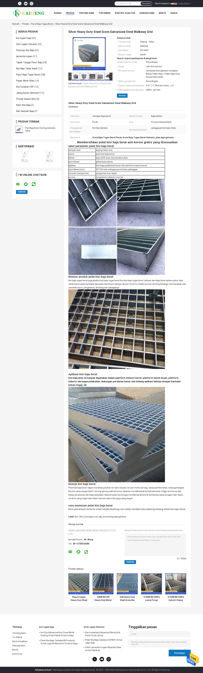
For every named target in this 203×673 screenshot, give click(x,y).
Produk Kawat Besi (26, 99)
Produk (70, 13)
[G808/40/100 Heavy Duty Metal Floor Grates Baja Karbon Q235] (103, 583)
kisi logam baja (23, 38)
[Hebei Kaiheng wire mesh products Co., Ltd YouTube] (25, 3)
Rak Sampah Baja (25, 111)
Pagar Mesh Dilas (25, 80)
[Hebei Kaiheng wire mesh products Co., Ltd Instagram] (31, 3)
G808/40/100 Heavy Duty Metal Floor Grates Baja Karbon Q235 (103, 598)
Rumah (57, 13)
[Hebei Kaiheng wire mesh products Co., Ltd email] (19, 184)
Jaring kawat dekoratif (28, 92)
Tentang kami (86, 13)
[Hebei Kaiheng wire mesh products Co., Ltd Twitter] (20, 3)
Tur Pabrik (104, 13)
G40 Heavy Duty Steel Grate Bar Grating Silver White (127, 598)
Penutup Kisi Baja (25, 50)
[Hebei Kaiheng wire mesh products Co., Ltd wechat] (35, 184)
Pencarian (146, 4)
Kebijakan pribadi (43, 670)
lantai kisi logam (24, 56)
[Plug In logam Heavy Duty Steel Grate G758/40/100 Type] (78, 583)
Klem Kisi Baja (23, 105)
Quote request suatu (165, 3)
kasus (173, 13)
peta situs (17, 654)
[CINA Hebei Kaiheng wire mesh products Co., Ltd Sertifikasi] (24, 156)
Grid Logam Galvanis (26, 44)
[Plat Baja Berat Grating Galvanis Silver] (19, 129)
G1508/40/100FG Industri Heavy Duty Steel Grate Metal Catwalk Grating (176, 598)
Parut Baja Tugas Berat (42, 24)
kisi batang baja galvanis (114, 516)
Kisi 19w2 (79, 516)
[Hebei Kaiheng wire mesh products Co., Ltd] (28, 13)
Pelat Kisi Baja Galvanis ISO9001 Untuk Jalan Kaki (103, 641)
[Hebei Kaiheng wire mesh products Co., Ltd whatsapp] (27, 184)
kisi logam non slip (93, 516)
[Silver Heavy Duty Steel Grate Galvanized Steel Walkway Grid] (89, 54)
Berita (162, 13)
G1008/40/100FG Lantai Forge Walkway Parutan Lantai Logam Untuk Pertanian (151, 598)
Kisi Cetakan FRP (25, 86)
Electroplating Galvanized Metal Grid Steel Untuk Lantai (102, 634)
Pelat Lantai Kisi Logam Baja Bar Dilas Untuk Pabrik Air (103, 648)
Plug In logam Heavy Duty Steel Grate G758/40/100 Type (79, 598)
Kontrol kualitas (125, 13)
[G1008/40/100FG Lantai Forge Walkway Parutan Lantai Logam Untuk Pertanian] (151, 583)
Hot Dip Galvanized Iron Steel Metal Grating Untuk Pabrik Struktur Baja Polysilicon (57, 634)
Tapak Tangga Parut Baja (29, 62)
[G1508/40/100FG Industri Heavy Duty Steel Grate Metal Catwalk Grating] (175, 583)
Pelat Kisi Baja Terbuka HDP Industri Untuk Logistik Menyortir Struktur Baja (59, 642)
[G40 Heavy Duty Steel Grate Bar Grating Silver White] (127, 583)
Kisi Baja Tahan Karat (27, 68)
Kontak (122, 95)
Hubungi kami (147, 13)
